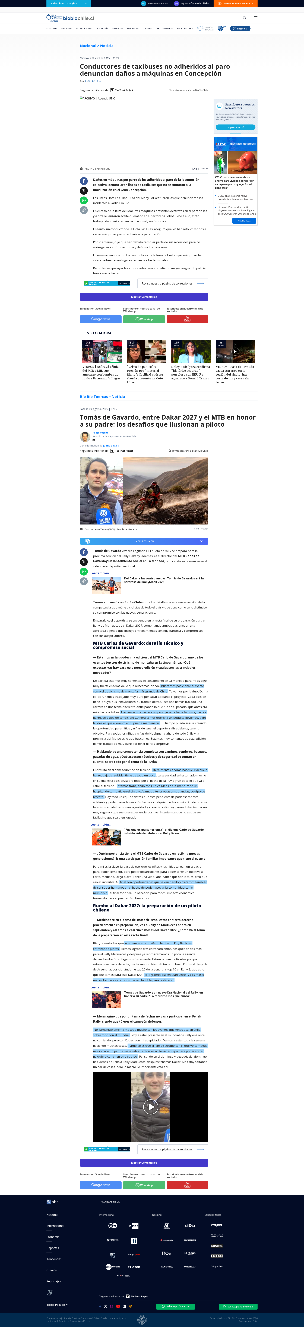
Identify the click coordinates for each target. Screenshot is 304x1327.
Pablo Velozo (100, 433)
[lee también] (107, 585)
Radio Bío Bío (93, 82)
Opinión (148, 28)
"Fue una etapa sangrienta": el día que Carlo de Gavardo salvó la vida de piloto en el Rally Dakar (164, 831)
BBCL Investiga (165, 28)
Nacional (66, 28)
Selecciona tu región (64, 3)
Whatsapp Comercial (178, 1306)
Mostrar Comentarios (144, 296)
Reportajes (53, 1281)
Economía (102, 28)
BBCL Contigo (185, 28)
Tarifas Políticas (56, 1304)
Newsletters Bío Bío (158, 3)
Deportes (117, 28)
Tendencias (133, 28)
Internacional (84, 28)
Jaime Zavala (111, 445)
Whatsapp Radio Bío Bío (240, 1306)
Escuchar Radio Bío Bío (236, 3)
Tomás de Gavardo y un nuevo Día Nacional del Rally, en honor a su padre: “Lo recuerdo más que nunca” (163, 994)
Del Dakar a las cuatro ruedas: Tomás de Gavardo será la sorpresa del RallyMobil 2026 (164, 580)
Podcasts (51, 28)
